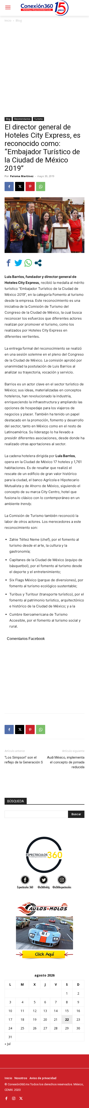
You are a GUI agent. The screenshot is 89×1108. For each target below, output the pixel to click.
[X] (19, 186)
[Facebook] (9, 186)
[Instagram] (14, 1098)
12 (35, 1011)
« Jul (7, 1044)
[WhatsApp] (40, 186)
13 (45, 1011)
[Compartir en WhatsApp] (28, 263)
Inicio (8, 20)
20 (45, 1019)
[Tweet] (18, 263)
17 (10, 1019)
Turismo (38, 119)
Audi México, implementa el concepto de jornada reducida (65, 762)
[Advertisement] (44, 70)
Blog (19, 20)
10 (10, 1011)
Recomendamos (22, 119)
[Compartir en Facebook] (9, 263)
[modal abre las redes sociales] (38, 263)
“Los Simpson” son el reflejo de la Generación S (24, 759)
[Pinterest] (30, 186)
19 (35, 1019)
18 (22, 1019)
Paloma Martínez (22, 176)
